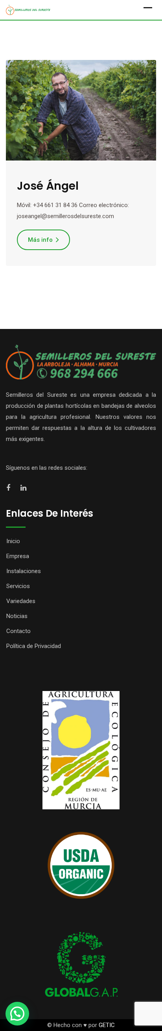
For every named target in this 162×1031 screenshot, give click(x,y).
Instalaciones (23, 571)
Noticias (17, 616)
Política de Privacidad (33, 646)
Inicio (13, 541)
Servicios (18, 586)
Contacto (18, 631)
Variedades (20, 601)
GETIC (107, 1025)
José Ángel (48, 186)
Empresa (17, 556)
